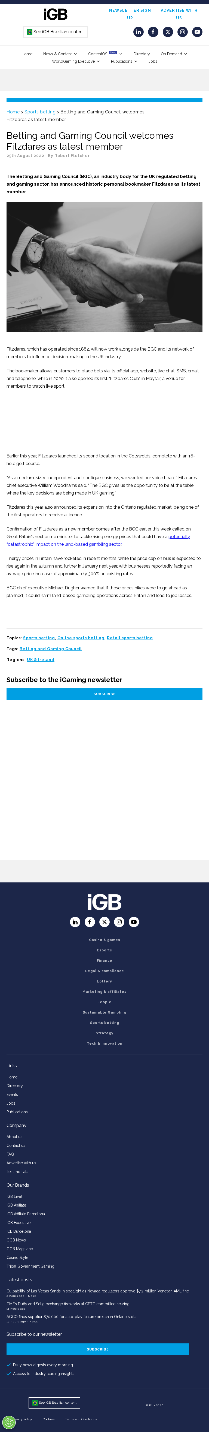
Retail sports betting (130, 638)
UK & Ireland (40, 660)
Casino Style (17, 1257)
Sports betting (40, 111)
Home (26, 54)
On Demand (171, 54)
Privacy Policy (22, 1419)
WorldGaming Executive (73, 61)
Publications (121, 61)
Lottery (104, 981)
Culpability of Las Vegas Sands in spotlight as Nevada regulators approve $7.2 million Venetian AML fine (98, 1291)
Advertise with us (21, 1163)
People (104, 1002)
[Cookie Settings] (9, 1422)
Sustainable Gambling (104, 1012)
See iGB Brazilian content (55, 31)
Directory (142, 54)
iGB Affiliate (16, 1205)
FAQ (10, 1154)
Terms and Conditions (81, 1419)
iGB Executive (18, 1222)
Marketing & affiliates (104, 992)
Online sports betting (80, 638)
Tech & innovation (104, 1043)
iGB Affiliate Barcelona (26, 1214)
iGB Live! (14, 1196)
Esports (104, 950)
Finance (104, 961)
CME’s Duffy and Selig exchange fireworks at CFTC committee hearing (68, 1304)
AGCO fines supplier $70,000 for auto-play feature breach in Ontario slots (71, 1317)
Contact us (16, 1145)
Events (12, 1094)
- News (31, 1295)
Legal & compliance (104, 971)
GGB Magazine (20, 1249)
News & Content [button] (57, 54)
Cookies (48, 1419)
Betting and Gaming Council (51, 649)
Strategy (104, 1033)
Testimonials (17, 1171)
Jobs (153, 61)
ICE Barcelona (19, 1231)
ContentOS (102, 53)
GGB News (16, 1240)
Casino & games (104, 940)
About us (14, 1137)
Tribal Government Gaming (30, 1266)
